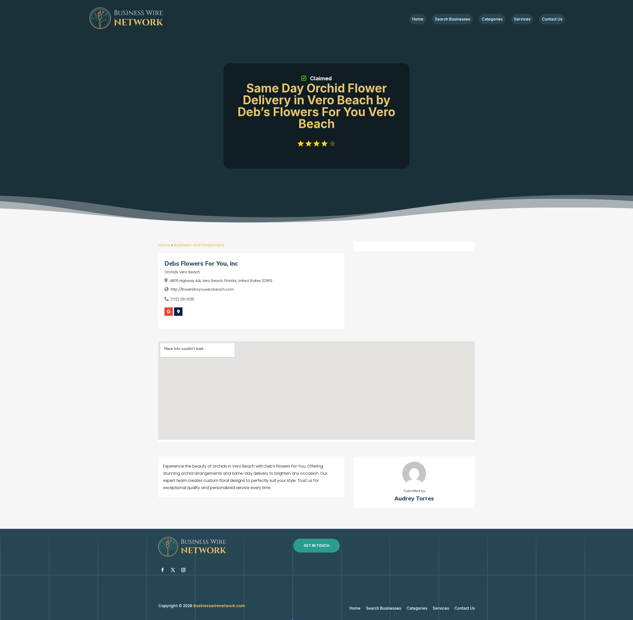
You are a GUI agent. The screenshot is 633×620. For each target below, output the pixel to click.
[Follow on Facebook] (162, 570)
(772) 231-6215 (182, 299)
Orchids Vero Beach (182, 272)
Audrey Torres (414, 498)
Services (522, 19)
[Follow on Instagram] (183, 570)
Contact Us (552, 19)
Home (417, 19)
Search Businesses (452, 19)
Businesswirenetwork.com (219, 605)
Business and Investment (199, 245)
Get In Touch (316, 545)
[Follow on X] (173, 570)
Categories (492, 19)
